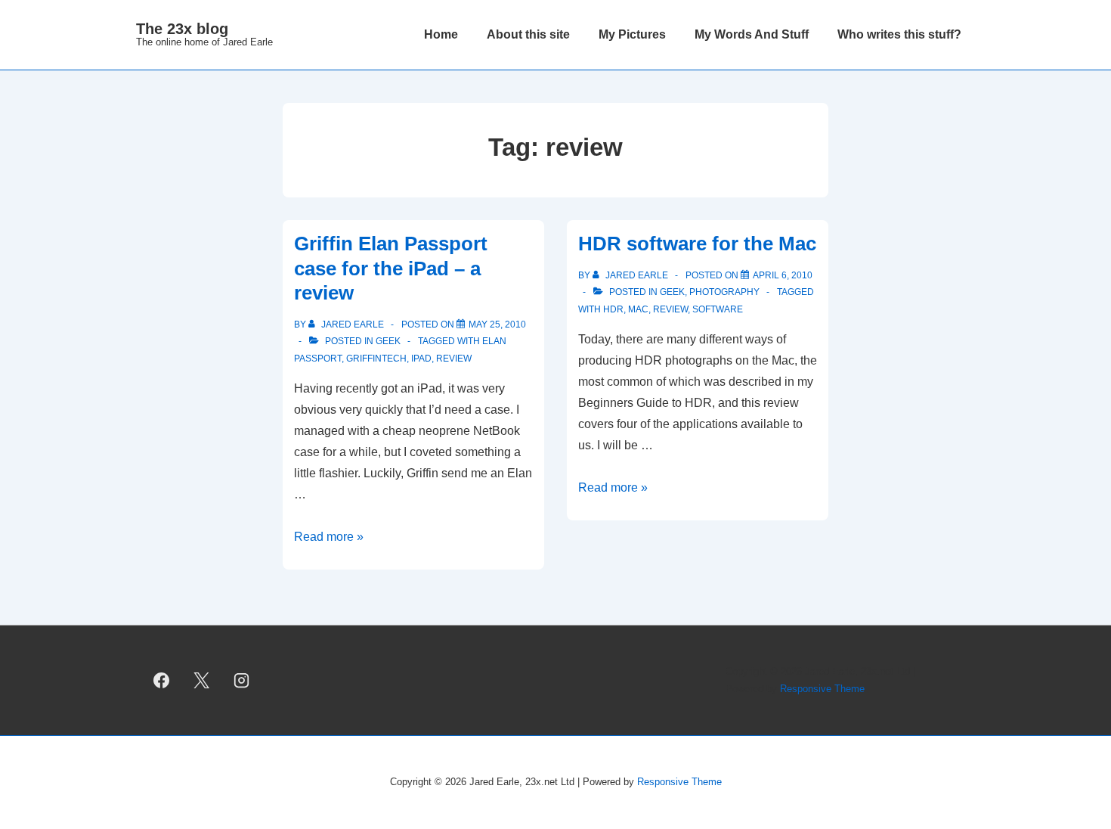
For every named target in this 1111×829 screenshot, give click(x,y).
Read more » (329, 536)
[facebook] (161, 681)
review (454, 358)
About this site (528, 34)
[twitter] (201, 681)
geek (388, 341)
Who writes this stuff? (899, 34)
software (717, 309)
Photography (724, 292)
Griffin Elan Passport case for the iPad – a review (390, 268)
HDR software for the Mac (697, 243)
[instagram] (241, 681)
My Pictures (632, 34)
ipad (421, 358)
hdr (613, 309)
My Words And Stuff (752, 34)
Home (441, 34)
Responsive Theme (822, 688)
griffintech (376, 358)
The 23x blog (182, 28)
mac (638, 309)
